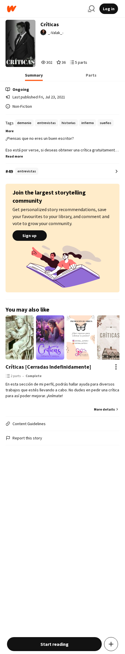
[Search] (91, 8)
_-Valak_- (55, 32)
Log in (109, 8)
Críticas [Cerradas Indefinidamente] (48, 366)
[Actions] (115, 367)
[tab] (34, 77)
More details (104, 409)
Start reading (54, 644)
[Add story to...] (111, 644)
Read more (14, 156)
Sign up (29, 235)
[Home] (45, 9)
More (10, 131)
